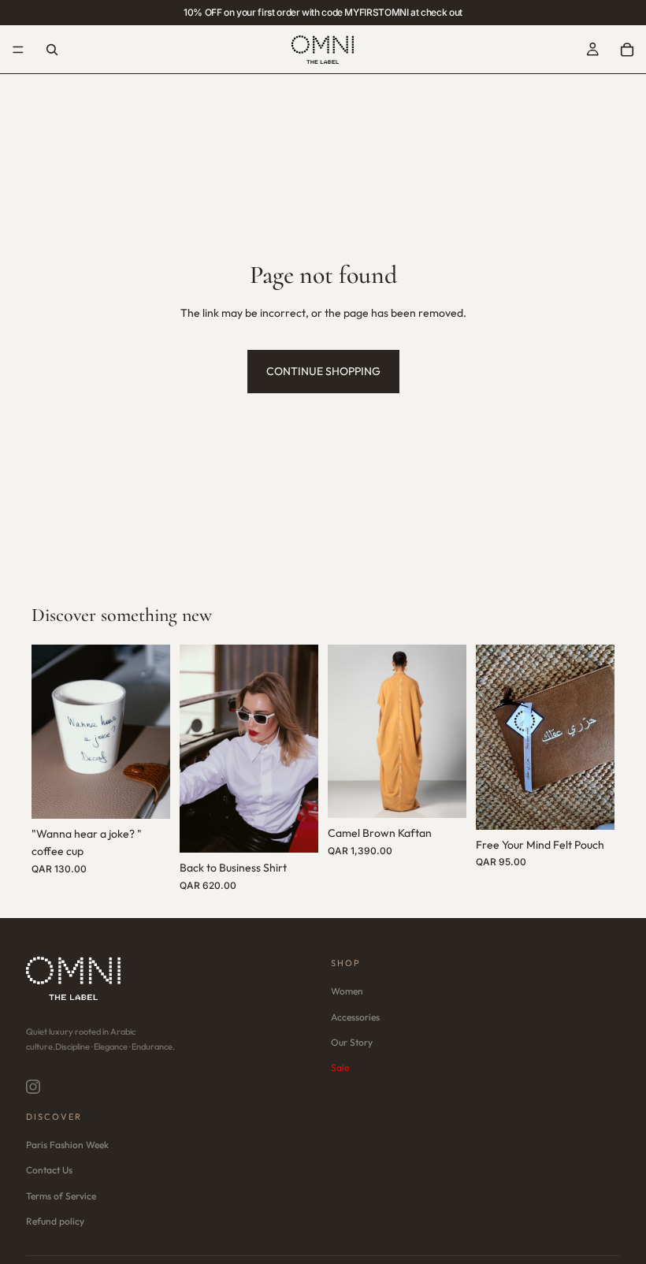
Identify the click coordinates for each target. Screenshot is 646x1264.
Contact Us (49, 1170)
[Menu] (18, 50)
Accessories (355, 1017)
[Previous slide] (49, 732)
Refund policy (55, 1221)
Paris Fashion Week (67, 1145)
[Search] (52, 49)
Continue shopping (323, 371)
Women (347, 991)
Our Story (352, 1042)
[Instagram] (33, 1087)
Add (159, 794)
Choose (307, 828)
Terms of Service (61, 1196)
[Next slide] (153, 732)
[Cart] (627, 49)
